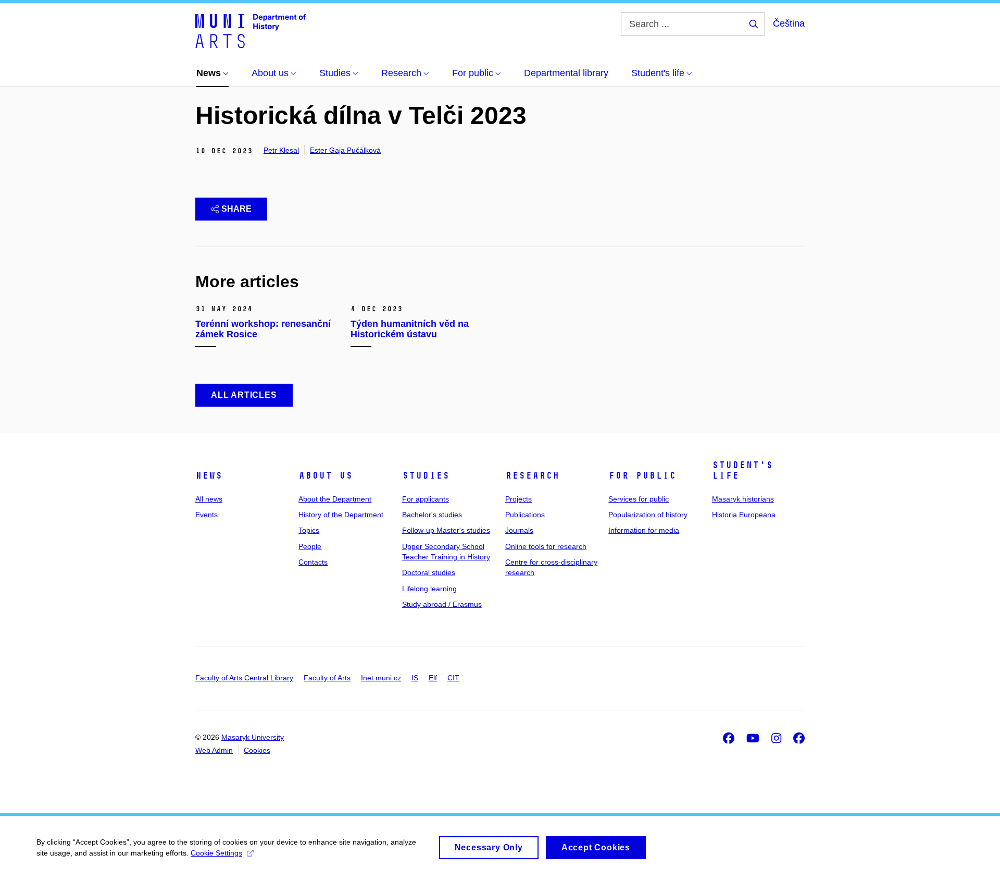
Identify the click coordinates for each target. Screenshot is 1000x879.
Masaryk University (252, 737)
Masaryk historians (743, 499)
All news (208, 499)
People (309, 546)
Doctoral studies (428, 572)
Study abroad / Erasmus (442, 604)
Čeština (789, 23)
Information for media (643, 530)
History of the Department (340, 514)
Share (236, 208)
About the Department (334, 499)
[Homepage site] (250, 30)
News (208, 475)
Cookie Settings (216, 853)
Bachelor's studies (432, 514)
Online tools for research (545, 546)
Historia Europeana (744, 514)
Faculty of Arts (327, 678)
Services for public (638, 499)
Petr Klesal (281, 150)
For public (642, 475)
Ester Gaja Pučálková (345, 150)
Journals (519, 530)
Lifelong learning (429, 588)
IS (414, 678)
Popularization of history (648, 514)
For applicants (425, 499)
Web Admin (214, 750)
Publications (525, 514)
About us (325, 475)
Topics (308, 530)
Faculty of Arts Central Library (244, 678)
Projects (518, 499)
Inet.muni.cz (381, 678)
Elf (433, 678)
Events (206, 514)
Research (532, 475)
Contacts (313, 562)
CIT (453, 678)
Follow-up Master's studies (446, 530)
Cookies (257, 750)
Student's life (742, 470)
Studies (425, 475)
